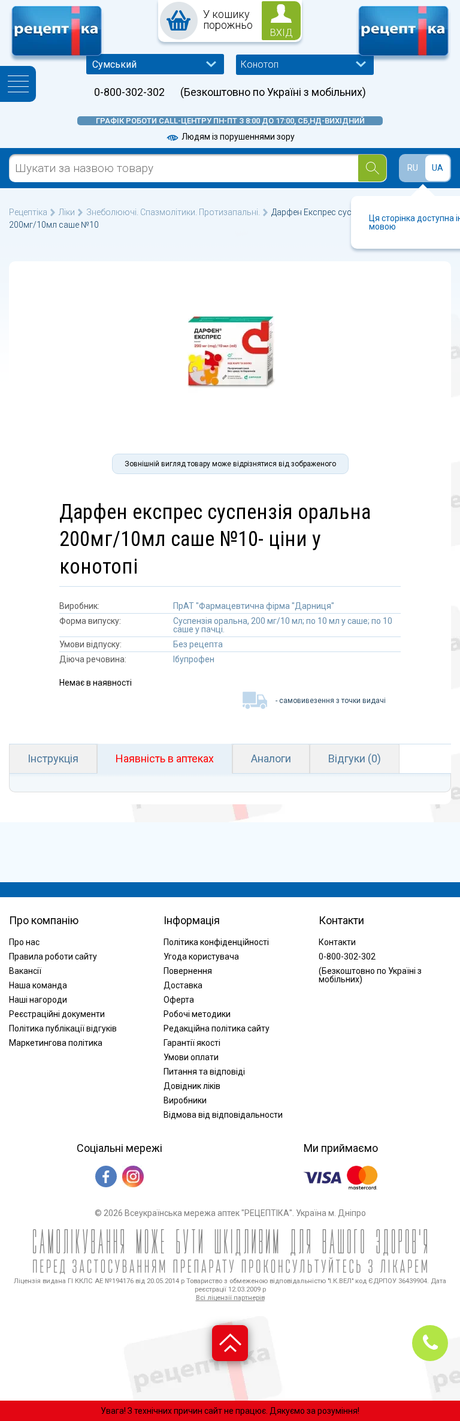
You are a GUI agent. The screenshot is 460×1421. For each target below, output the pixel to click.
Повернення (188, 971)
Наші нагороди (38, 999)
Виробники (185, 1100)
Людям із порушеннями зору (237, 136)
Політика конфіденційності (216, 942)
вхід (281, 32)
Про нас (24, 942)
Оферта (179, 999)
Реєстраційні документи (57, 1014)
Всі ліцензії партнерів (230, 1298)
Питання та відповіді (204, 1071)
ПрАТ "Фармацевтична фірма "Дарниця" (253, 606)
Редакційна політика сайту (217, 1028)
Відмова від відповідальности (223, 1115)
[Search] (372, 168)
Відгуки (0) (354, 758)
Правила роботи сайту (53, 956)
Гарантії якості (192, 1043)
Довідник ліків (192, 1086)
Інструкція (53, 758)
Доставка (183, 985)
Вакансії (25, 971)
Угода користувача (201, 956)
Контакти (337, 942)
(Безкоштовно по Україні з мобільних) (273, 92)
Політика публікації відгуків (63, 1028)
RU (412, 168)
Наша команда (38, 985)
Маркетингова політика (55, 1043)
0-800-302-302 (129, 92)
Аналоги (271, 758)
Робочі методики (197, 1014)
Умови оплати (191, 1057)
